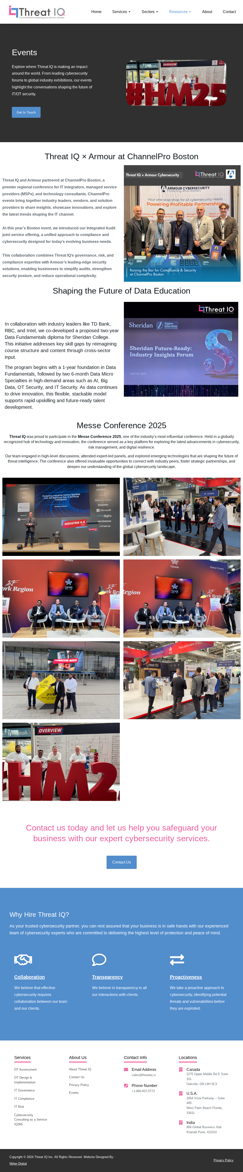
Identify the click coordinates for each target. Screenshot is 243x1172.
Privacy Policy (224, 1160)
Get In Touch (26, 112)
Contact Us (121, 862)
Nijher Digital (18, 1163)
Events (24, 52)
